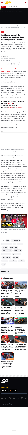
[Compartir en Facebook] (11, 63)
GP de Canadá (17, 251)
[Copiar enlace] (18, 63)
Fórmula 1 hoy (13, 247)
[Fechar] (14, 430)
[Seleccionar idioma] (26, 2)
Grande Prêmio (6, 254)
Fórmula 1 (4, 247)
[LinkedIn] (22, 398)
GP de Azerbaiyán (6, 251)
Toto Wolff (21, 261)
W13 (3, 264)
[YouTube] (2, 398)
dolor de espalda (6, 244)
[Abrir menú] (2, 2)
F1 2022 (20, 244)
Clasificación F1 (16, 240)
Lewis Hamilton (6, 257)
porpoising (13, 261)
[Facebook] (14, 398)
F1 (2, 32)
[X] (18, 398)
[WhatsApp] (26, 398)
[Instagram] (10, 398)
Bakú (7, 240)
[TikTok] (6, 398)
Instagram (19, 108)
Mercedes (15, 257)
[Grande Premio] (8, 2)
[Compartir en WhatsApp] (14, 63)
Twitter (10, 108)
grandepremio (16, 254)
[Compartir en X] (8, 63)
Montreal (4, 261)
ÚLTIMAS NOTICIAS (12, 7)
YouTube (10, 103)
